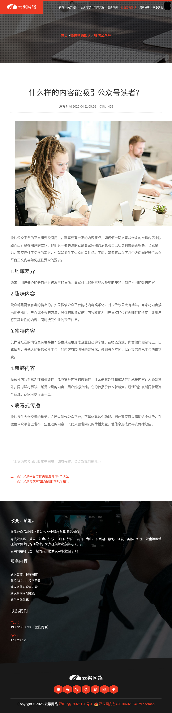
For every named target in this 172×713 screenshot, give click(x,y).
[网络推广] (104, 689)
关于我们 (72, 7)
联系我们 (158, 7)
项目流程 (99, 7)
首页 (61, 7)
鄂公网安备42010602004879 (120, 704)
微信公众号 (102, 35)
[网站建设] (58, 689)
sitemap (149, 704)
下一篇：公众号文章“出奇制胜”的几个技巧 (39, 481)
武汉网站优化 (19, 599)
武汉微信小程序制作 (24, 574)
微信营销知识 (128, 7)
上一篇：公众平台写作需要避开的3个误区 (39, 476)
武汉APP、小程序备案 (25, 580)
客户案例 (113, 7)
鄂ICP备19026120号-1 (76, 704)
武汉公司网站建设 (22, 593)
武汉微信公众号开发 (24, 587)
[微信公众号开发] (68, 689)
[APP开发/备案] (113, 689)
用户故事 (144, 7)
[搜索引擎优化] (86, 689)
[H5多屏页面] (95, 689)
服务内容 (86, 7)
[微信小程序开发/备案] (77, 689)
